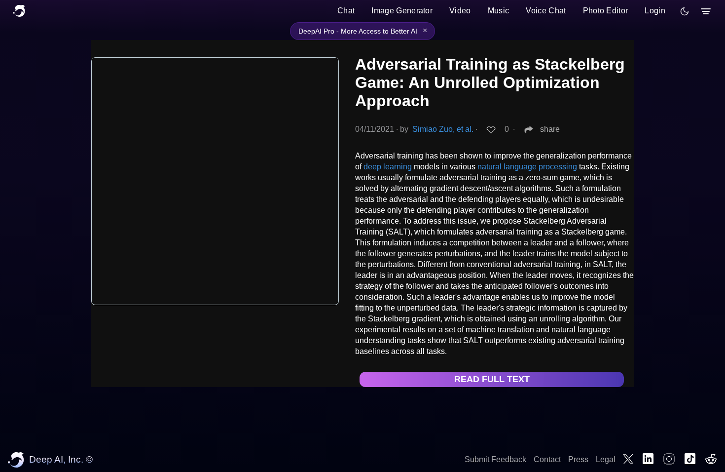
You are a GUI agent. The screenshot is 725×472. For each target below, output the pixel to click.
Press (578, 459)
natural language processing (527, 166)
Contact (547, 459)
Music (498, 10)
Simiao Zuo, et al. (442, 129)
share (550, 129)
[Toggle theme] (684, 11)
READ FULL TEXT (492, 379)
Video (460, 10)
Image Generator (402, 10)
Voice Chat (546, 10)
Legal (606, 459)
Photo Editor (605, 10)
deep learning (387, 166)
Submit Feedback (495, 459)
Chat (346, 10)
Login (655, 10)
